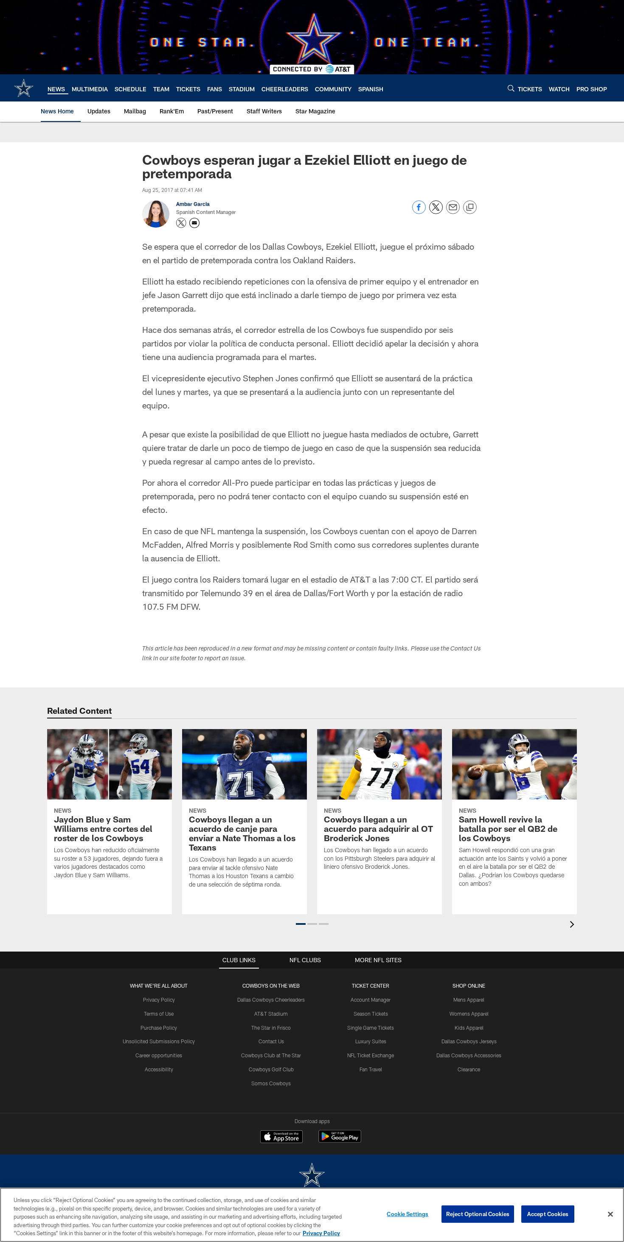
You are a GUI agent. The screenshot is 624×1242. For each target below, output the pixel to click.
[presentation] (573, 925)
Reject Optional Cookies (477, 1214)
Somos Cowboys (271, 1083)
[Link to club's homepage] (24, 88)
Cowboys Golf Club (271, 1069)
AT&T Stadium (271, 1014)
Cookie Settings (407, 1214)
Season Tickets (371, 1014)
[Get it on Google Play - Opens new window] (340, 1140)
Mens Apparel (468, 1000)
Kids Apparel (469, 1028)
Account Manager (371, 1000)
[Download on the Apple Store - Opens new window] (281, 1137)
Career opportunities (158, 1055)
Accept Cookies (547, 1214)
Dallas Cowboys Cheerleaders (271, 1000)
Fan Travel (371, 1069)
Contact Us (271, 1041)
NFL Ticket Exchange (370, 1055)
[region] (312, 1215)
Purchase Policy (159, 1028)
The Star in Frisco (271, 1028)
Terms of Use (159, 1014)
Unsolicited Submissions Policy (159, 1041)
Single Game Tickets (370, 1028)
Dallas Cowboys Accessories (468, 1055)
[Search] (511, 88)
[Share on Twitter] (436, 211)
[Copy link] (470, 207)
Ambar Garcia (193, 204)
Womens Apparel (469, 1014)
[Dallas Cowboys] (312, 1176)
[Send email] (453, 211)
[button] (300, 924)
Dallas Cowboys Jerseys (469, 1041)
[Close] (610, 1214)
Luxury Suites (370, 1041)
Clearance (469, 1069)
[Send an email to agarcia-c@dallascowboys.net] (194, 223)
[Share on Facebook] (419, 211)
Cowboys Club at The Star (271, 1055)
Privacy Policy (159, 1000)
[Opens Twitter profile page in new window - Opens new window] (181, 223)
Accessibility (159, 1069)
